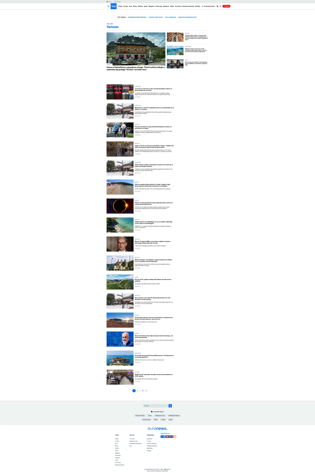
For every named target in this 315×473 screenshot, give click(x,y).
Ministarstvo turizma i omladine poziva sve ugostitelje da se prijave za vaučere (154, 108)
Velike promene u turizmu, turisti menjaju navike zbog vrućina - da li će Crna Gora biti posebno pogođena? (196, 50)
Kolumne (166, 6)
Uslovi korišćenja (151, 443)
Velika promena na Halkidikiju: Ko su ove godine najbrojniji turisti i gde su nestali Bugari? (153, 222)
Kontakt (149, 450)
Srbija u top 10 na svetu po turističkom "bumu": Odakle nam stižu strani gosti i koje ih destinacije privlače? (154, 146)
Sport (146, 6)
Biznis (135, 6)
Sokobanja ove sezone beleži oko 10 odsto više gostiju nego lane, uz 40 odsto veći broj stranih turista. (154, 302)
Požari (170, 419)
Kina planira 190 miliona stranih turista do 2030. (147, 283)
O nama (149, 441)
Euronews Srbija (140, 415)
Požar (149, 415)
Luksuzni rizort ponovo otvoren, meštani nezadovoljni (149, 360)
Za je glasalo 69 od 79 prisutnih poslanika (146, 379)
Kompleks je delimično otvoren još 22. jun (146, 322)
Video (172, 6)
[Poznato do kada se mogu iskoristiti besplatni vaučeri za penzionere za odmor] (120, 129)
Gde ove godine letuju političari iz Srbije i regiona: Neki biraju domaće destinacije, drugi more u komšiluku (152, 185)
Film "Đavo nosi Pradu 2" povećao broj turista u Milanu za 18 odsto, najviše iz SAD (196, 63)
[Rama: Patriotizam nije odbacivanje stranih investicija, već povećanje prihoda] (120, 339)
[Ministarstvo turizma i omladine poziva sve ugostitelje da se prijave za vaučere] (120, 110)
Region (137, 182)
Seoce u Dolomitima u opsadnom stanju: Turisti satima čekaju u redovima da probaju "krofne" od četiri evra (136, 68)
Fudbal (163, 419)
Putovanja (158, 6)
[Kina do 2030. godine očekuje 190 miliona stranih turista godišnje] (120, 282)
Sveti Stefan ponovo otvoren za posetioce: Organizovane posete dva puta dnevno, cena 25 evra (154, 318)
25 (143, 390)
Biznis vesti (138, 105)
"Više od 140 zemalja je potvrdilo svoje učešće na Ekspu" (150, 245)
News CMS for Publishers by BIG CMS (157, 471)
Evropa (125, 6)
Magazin (151, 6)
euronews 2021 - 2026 (157, 469)
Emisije (197, 6)
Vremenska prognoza (135, 443)
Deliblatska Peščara (174, 415)
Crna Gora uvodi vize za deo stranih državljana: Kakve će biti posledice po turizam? (153, 89)
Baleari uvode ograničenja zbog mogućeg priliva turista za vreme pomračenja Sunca (154, 203)
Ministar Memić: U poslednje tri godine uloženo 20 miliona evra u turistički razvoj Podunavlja (153, 260)
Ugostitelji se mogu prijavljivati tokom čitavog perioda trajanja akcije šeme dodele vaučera (153, 112)
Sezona (137, 219)
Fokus (136, 277)
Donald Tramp (146, 419)
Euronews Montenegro (137, 17)
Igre (131, 446)
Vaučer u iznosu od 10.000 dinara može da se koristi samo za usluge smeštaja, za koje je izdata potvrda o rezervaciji (153, 131)
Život (186, 60)
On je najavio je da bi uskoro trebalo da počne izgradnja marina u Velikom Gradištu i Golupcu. (152, 264)
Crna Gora (178, 6)
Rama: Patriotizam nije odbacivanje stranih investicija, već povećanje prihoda (154, 336)
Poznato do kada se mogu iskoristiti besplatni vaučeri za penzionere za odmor (153, 127)
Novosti (109, 64)
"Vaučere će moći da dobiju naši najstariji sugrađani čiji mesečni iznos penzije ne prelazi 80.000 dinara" (153, 169)
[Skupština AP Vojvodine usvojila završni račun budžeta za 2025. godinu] (120, 377)
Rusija (155, 419)
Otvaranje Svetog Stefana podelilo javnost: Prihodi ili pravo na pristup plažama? (154, 356)
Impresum (149, 438)
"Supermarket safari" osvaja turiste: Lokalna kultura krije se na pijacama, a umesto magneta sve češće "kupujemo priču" (196, 37)
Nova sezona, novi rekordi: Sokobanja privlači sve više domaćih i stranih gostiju (152, 298)
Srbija (120, 6)
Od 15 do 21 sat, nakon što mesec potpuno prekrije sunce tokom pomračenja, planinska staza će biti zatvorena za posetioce (152, 207)
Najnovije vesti (133, 441)
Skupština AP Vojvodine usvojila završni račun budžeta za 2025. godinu (154, 375)
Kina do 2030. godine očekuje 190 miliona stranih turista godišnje (153, 280)
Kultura (140, 6)
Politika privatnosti (152, 446)
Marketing (149, 448)
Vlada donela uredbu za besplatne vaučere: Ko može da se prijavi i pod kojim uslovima (154, 165)
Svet (130, 6)
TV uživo (132, 438)
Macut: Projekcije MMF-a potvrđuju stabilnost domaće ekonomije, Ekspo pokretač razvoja (152, 242)
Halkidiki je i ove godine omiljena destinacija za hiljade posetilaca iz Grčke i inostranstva (153, 226)
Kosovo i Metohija (156, 17)
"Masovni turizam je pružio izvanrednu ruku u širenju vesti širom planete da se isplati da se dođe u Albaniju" (154, 340)
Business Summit (188, 6)
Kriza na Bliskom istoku (187, 17)
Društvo (137, 124)
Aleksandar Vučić (160, 415)
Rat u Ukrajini (170, 17)
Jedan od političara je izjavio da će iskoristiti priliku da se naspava (153, 188)
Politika (137, 372)
